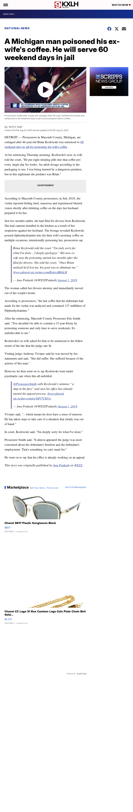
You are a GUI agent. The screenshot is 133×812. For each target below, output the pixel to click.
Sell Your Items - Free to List (44, 488)
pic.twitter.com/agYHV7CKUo (32, 398)
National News (17, 28)
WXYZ (78, 465)
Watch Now (120, 4)
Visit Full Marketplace (75, 487)
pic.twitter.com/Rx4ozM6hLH (49, 272)
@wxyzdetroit (21, 272)
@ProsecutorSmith (25, 384)
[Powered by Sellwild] (81, 674)
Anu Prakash (61, 465)
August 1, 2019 (67, 280)
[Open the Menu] (5, 5)
